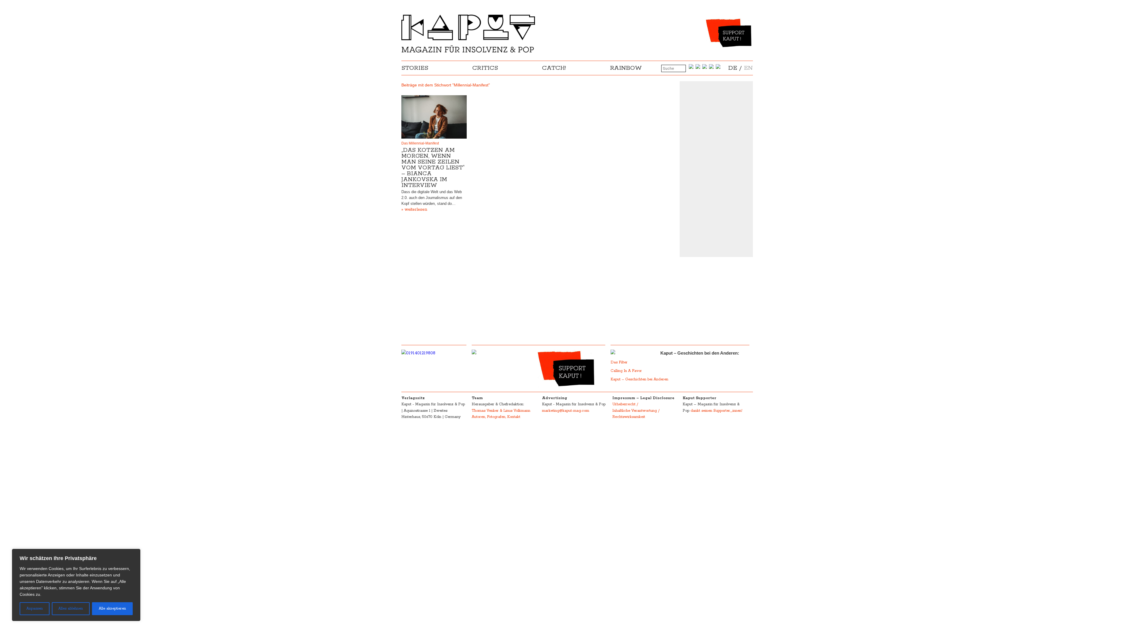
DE (732, 68)
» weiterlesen (414, 209)
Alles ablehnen (70, 608)
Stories (414, 68)
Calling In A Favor (626, 371)
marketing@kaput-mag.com (565, 410)
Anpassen (34, 608)
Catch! (554, 68)
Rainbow (626, 68)
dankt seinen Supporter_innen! (716, 410)
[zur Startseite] (468, 51)
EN (748, 68)
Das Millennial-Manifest (420, 143)
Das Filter (620, 362)
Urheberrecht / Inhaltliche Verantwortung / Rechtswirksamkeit (635, 410)
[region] (76, 585)
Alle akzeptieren (112, 608)
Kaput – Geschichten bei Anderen (639, 379)
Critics (485, 68)
